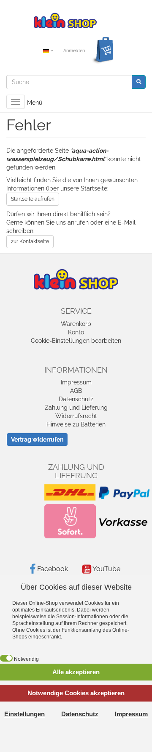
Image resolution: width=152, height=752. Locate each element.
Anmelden (74, 50)
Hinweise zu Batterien (76, 424)
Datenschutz (76, 399)
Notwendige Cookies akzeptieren (76, 692)
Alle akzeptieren (76, 671)
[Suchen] (139, 81)
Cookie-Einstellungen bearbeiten (76, 340)
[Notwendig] (6, 658)
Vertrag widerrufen (37, 439)
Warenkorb (76, 323)
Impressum (76, 382)
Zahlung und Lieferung (76, 407)
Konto (76, 332)
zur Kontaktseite (30, 241)
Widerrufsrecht (76, 416)
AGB (76, 390)
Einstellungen (24, 714)
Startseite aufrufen (32, 199)
